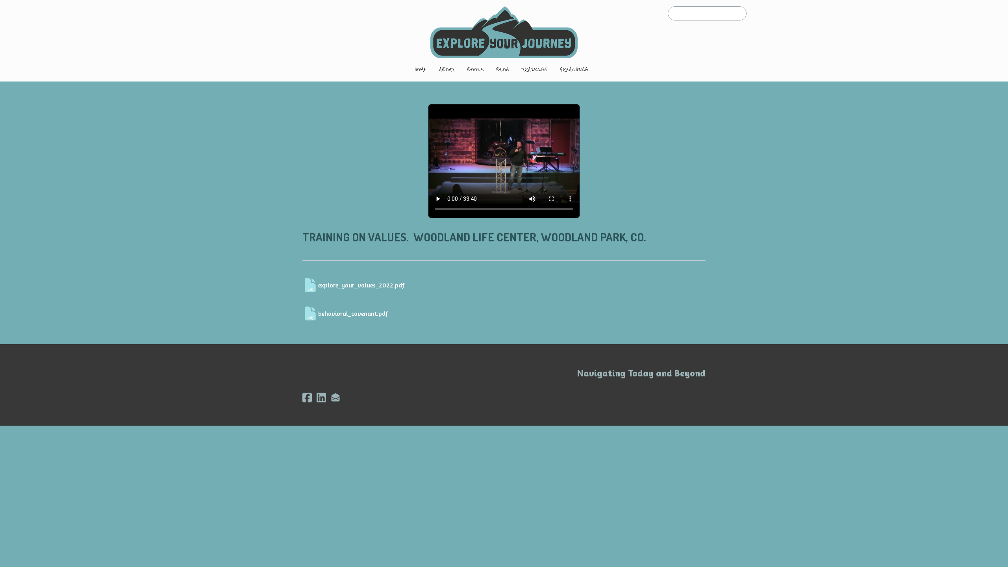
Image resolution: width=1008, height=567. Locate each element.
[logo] (504, 32)
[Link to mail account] (335, 397)
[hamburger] (267, 12)
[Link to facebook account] (307, 397)
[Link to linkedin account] (321, 397)
